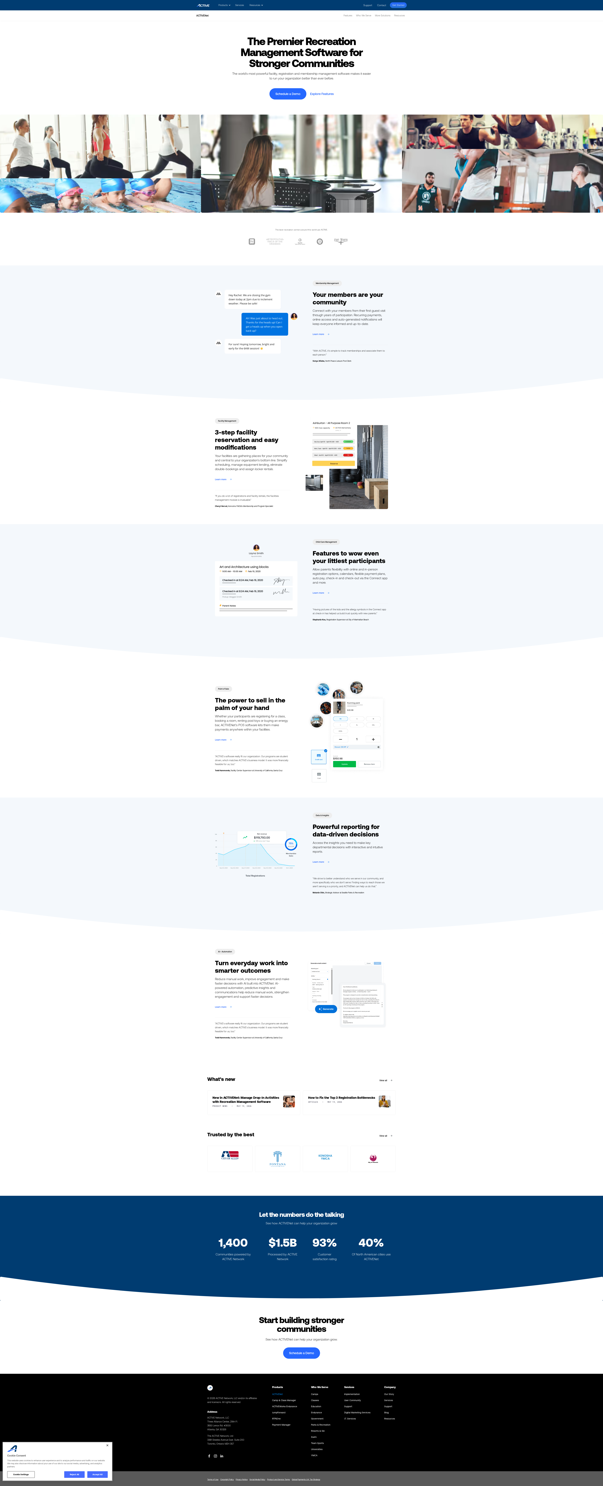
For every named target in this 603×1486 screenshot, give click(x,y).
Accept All (97, 1474)
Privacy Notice (242, 1479)
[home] (203, 5)
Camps (314, 1394)
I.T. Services (350, 1418)
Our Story (389, 1394)
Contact (381, 5)
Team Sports (317, 1443)
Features (348, 15)
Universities (317, 1449)
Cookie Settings (21, 1474)
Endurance (316, 1412)
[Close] (107, 1445)
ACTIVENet (277, 1394)
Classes (315, 1400)
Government (317, 1418)
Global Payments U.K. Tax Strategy (306, 1479)
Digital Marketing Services (357, 1412)
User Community (352, 1400)
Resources (389, 1418)
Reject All (74, 1474)
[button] (224, 5)
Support (367, 5)
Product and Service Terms (278, 1479)
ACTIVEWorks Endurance (284, 1406)
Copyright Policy (227, 1479)
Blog (386, 1412)
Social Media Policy (257, 1479)
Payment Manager (281, 1425)
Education (316, 1406)
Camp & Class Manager (284, 1400)
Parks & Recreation (320, 1425)
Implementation (352, 1394)
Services (239, 5)
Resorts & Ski (318, 1431)
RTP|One (276, 1418)
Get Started (398, 5)
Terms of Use (212, 1479)
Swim (314, 1437)
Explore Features (322, 94)
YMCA (314, 1455)
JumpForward (278, 1412)
